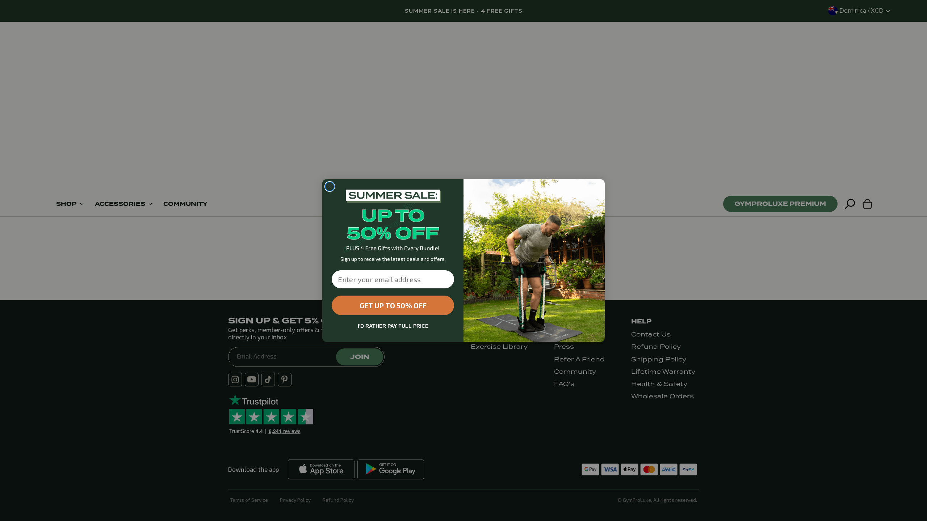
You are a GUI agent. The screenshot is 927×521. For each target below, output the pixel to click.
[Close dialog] (329, 186)
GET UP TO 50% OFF (393, 305)
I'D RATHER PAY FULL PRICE (393, 326)
